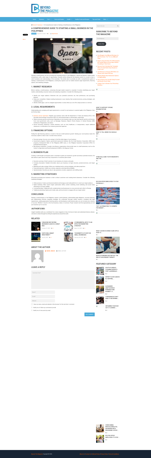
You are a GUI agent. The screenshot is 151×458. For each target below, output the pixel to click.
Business (41, 19)
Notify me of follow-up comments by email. (44, 307)
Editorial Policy (96, 454)
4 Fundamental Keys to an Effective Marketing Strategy (83, 224)
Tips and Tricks (96, 19)
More (104, 19)
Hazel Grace (55, 33)
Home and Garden (59, 19)
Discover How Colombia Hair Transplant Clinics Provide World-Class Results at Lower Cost (107, 68)
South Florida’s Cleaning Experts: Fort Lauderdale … (111, 269)
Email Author (62, 251)
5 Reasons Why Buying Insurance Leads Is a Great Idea (51, 224)
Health (68, 19)
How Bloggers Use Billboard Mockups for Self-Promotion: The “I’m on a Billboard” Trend (108, 57)
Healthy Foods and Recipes (82, 19)
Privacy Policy (104, 454)
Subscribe (101, 44)
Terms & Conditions (114, 454)
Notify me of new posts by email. (42, 310)
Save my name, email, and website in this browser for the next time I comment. (54, 304)
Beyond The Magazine (37, 454)
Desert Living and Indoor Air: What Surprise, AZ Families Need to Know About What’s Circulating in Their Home (108, 62)
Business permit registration (41, 115)
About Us (82, 454)
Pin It (24, 39)
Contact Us (88, 454)
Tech (48, 19)
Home (34, 19)
